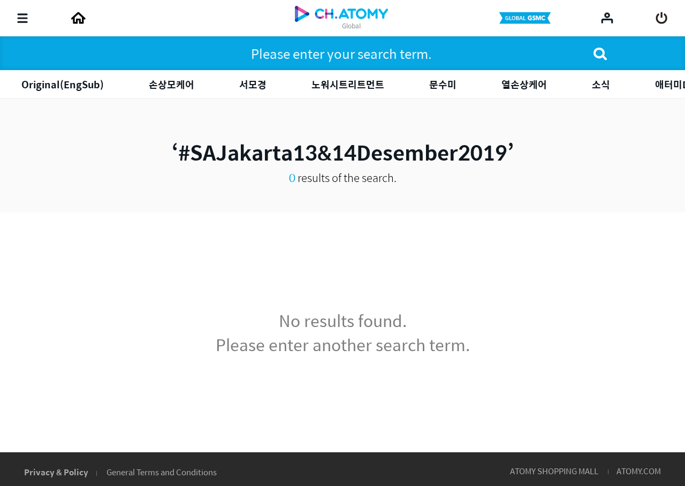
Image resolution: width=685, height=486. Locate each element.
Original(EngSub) (62, 84)
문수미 (442, 84)
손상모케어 (171, 84)
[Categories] (22, 18)
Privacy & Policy (56, 472)
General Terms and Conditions (161, 472)
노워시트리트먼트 (347, 84)
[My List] (607, 18)
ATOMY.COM (638, 471)
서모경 (253, 84)
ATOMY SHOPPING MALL (554, 471)
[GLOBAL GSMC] (526, 18)
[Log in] (661, 18)
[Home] (78, 18)
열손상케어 (524, 84)
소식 (601, 84)
